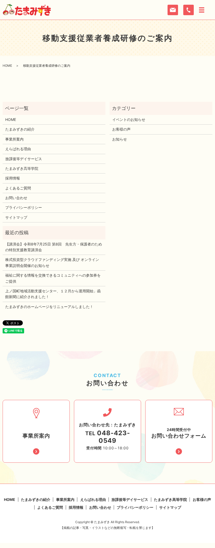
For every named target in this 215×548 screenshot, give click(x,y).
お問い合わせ (16, 197)
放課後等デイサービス (23, 158)
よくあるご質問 (18, 188)
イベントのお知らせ (128, 119)
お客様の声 (121, 129)
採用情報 (12, 178)
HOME (7, 66)
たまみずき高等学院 (21, 168)
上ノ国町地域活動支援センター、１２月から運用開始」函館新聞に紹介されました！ (53, 294)
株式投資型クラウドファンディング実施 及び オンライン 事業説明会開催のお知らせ (52, 262)
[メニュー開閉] (201, 10)
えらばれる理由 (18, 149)
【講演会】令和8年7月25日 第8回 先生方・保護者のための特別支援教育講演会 (53, 247)
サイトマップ (16, 217)
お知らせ (119, 139)
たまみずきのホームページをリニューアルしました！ (49, 306)
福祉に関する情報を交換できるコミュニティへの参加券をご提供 (53, 278)
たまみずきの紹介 (20, 129)
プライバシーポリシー (23, 207)
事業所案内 (14, 139)
